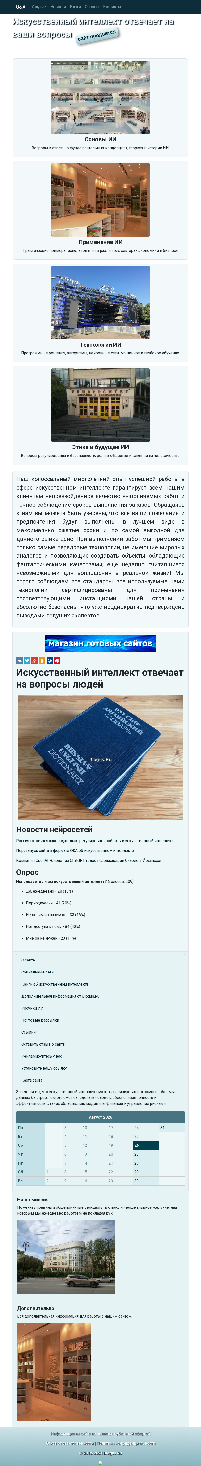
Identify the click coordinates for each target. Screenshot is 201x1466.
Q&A (20, 7)
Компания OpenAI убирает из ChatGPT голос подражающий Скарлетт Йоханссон (89, 860)
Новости (58, 6)
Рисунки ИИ (32, 1008)
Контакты (112, 6)
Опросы (92, 6)
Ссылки (28, 1032)
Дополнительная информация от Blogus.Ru (60, 996)
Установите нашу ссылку (44, 1068)
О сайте (28, 960)
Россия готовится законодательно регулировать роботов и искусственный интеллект (94, 840)
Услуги (37, 6)
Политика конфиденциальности (126, 1443)
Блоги (75, 6)
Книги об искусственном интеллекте (54, 984)
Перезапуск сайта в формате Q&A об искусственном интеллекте (75, 850)
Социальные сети (37, 972)
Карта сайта (31, 1080)
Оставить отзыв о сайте (43, 1044)
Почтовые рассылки (40, 1020)
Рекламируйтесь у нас (41, 1056)
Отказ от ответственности (69, 1443)
